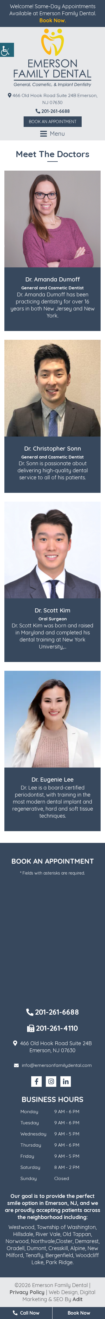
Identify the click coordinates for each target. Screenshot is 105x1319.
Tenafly (34, 1255)
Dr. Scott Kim (52, 610)
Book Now (79, 1313)
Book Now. (52, 20)
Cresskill (58, 1248)
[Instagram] (51, 1081)
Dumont (36, 1248)
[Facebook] (36, 1081)
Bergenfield (59, 1255)
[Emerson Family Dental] (52, 57)
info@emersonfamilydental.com (57, 1065)
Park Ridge (59, 1262)
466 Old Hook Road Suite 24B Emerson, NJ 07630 (54, 98)
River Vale (48, 1234)
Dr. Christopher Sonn (52, 448)
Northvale (43, 1241)
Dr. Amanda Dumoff (52, 279)
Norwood (17, 1241)
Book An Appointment (52, 121)
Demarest (87, 1241)
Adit (78, 1299)
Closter (64, 1241)
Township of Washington (66, 1227)
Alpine (77, 1248)
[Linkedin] (65, 1081)
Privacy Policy (27, 1292)
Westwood (21, 1227)
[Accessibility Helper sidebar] (7, 50)
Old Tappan (77, 1234)
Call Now (29, 1313)
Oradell (15, 1248)
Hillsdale (23, 1234)
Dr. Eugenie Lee (53, 779)
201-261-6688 (55, 111)
